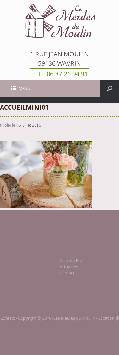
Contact (67, 273)
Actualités (69, 267)
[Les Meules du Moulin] (59, 21)
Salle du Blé (71, 260)
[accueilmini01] (46, 207)
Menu (24, 88)
